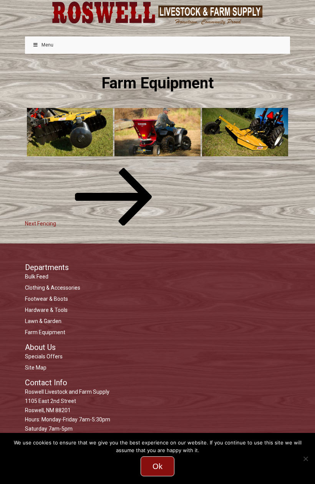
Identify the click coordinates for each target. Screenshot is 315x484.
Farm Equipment (45, 332)
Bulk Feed (36, 276)
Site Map (35, 368)
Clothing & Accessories (52, 288)
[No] (305, 458)
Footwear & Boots (46, 299)
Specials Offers (44, 356)
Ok (157, 466)
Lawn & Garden (43, 321)
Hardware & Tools (46, 310)
